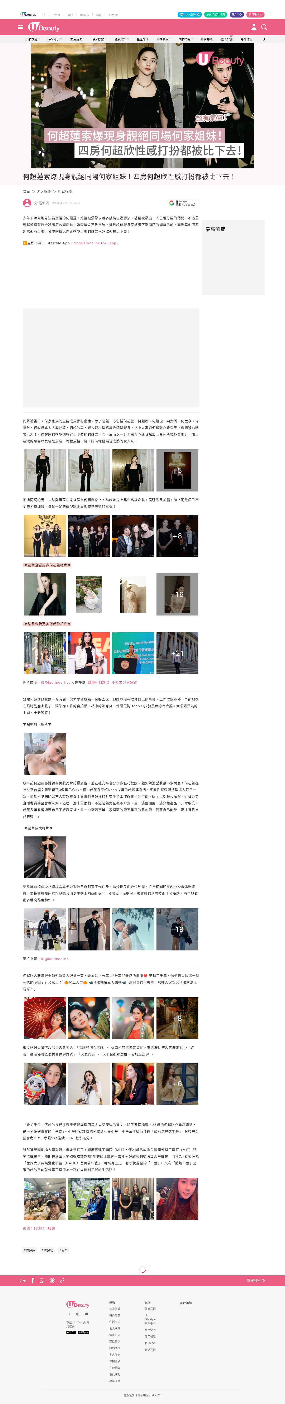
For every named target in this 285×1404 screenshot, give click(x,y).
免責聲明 (150, 1329)
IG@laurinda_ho (55, 682)
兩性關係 (162, 39)
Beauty (84, 14)
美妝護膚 (31, 39)
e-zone (113, 14)
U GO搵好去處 (191, 14)
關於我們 (150, 1308)
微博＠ (98, 682)
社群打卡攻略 (217, 14)
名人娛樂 (98, 39)
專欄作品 (114, 1361)
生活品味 (76, 39)
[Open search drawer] (264, 27)
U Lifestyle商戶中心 (150, 1319)
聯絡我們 (150, 1349)
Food (70, 14)
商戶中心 (237, 14)
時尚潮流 (53, 39)
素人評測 (114, 1354)
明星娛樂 (65, 192)
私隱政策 (150, 1343)
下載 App (257, 14)
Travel (56, 14)
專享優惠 (114, 1381)
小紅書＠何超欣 (124, 682)
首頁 (26, 192)
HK (43, 14)
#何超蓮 (29, 1250)
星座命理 (143, 39)
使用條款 (150, 1336)
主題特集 (114, 1367)
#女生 (64, 1250)
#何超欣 (47, 1250)
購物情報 (184, 39)
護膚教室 (254, 1280)
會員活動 (114, 1374)
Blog (99, 14)
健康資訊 (120, 39)
